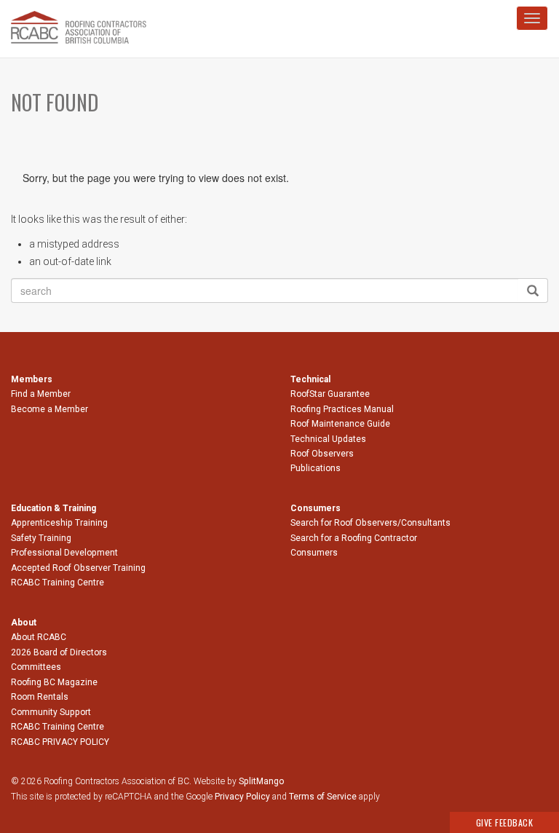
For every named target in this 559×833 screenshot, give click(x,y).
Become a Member (49, 409)
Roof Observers (322, 454)
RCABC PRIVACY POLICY (60, 742)
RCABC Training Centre (57, 582)
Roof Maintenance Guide (340, 424)
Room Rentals (39, 697)
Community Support (51, 712)
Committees (36, 667)
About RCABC (38, 637)
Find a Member (41, 394)
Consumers (314, 553)
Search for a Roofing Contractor (353, 538)
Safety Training (41, 538)
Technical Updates (328, 439)
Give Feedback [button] (505, 822)
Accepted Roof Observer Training (78, 568)
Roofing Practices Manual (342, 409)
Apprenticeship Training (59, 523)
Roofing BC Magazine (54, 682)
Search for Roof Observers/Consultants (370, 523)
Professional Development (64, 553)
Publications (315, 468)
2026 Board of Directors (59, 652)
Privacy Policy (242, 796)
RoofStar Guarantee (330, 394)
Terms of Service (323, 796)
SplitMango (261, 781)
